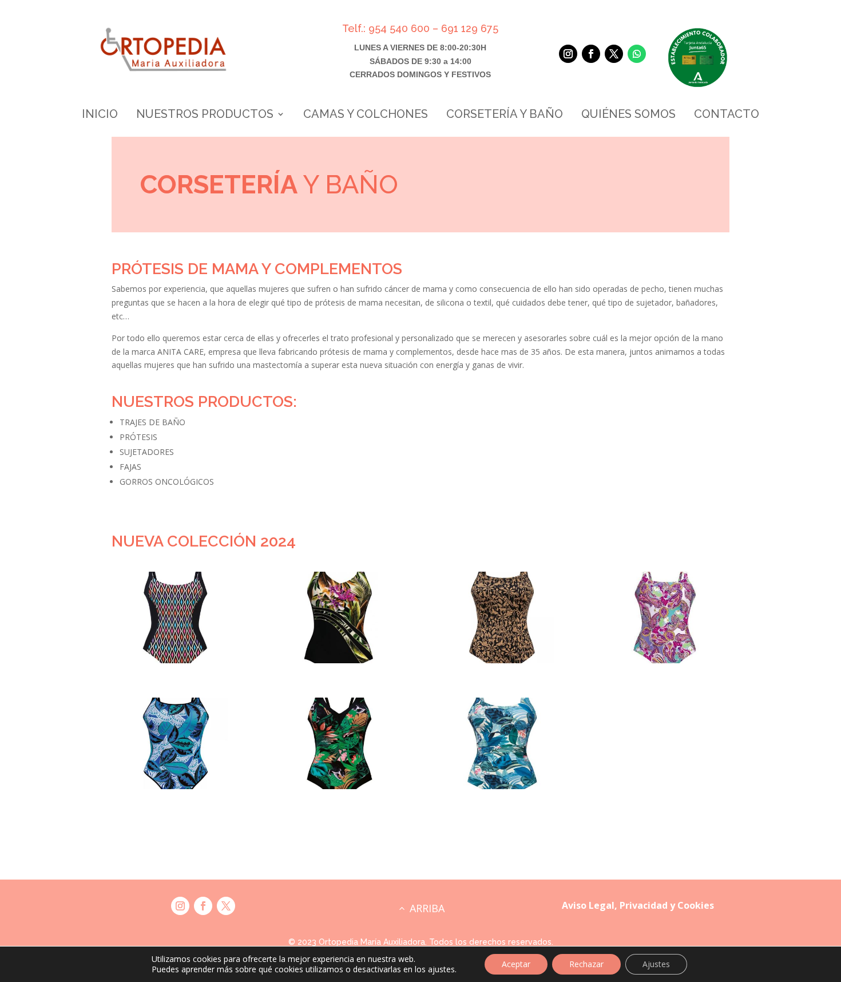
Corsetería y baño (504, 115)
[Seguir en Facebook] (591, 54)
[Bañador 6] (502, 660)
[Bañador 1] (176, 660)
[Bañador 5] (176, 786)
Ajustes (656, 964)
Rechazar (586, 964)
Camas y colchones (365, 115)
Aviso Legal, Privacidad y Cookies (638, 905)
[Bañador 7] (664, 660)
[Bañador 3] (502, 786)
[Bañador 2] (339, 786)
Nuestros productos (204, 115)
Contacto (726, 115)
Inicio (100, 115)
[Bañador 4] (339, 660)
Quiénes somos (628, 115)
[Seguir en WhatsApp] (637, 54)
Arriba (427, 908)
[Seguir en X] (614, 54)
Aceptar (516, 964)
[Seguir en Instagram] (568, 54)
